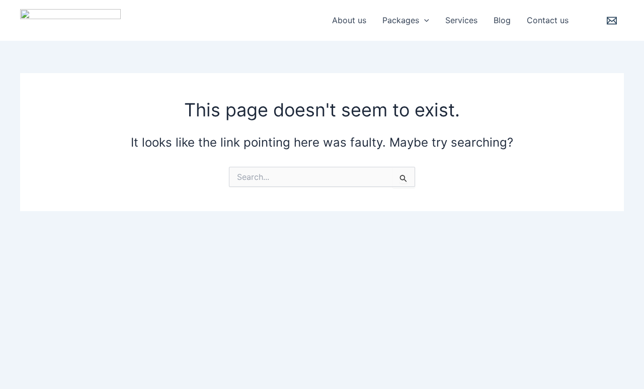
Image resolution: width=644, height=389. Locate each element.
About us (349, 20)
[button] (424, 20)
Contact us (548, 20)
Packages (400, 20)
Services (461, 20)
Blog (502, 20)
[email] (613, 21)
